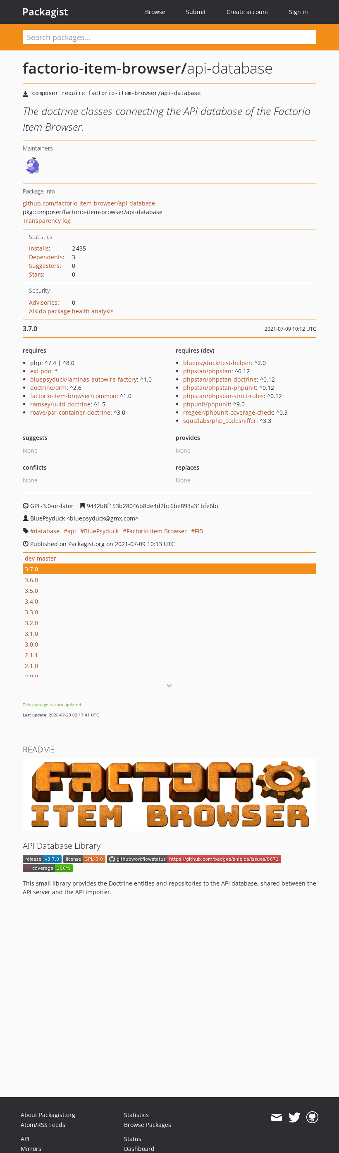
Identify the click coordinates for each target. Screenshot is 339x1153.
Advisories (43, 302)
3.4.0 (31, 601)
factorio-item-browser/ (105, 68)
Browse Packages (147, 1125)
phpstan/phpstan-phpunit (219, 387)
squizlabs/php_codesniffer (219, 421)
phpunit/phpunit (206, 404)
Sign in (298, 12)
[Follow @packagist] (295, 1117)
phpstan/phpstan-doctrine (220, 379)
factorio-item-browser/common (73, 396)
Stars (36, 274)
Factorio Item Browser (157, 531)
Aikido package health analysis (71, 311)
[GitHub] (312, 1117)
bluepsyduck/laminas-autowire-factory (83, 379)
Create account (247, 12)
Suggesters (44, 266)
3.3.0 (31, 612)
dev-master (40, 558)
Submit (196, 12)
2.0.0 (31, 676)
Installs (39, 248)
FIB (199, 531)
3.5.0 (31, 590)
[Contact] (276, 1117)
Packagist (45, 11)
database (47, 531)
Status (132, 1139)
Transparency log (47, 220)
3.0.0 (31, 644)
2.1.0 (31, 666)
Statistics (136, 1115)
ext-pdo (40, 371)
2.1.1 (31, 655)
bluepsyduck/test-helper (217, 363)
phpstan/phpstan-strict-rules (223, 396)
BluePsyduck (101, 531)
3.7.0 (31, 569)
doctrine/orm (48, 387)
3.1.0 (31, 633)
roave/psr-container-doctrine (70, 412)
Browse (155, 12)
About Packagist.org (48, 1115)
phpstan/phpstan (207, 371)
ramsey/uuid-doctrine (60, 404)
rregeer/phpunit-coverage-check (228, 412)
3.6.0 (31, 580)
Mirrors (31, 1149)
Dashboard (139, 1149)
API (25, 1139)
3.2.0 (31, 623)
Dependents (46, 257)
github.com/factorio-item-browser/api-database (89, 203)
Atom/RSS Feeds (43, 1125)
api (71, 531)
